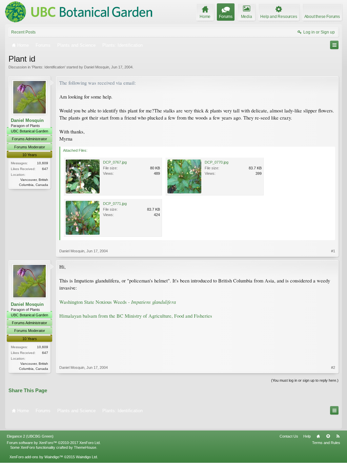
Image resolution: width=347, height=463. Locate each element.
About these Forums (322, 16)
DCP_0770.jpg (216, 162)
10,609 (42, 163)
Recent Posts (23, 32)
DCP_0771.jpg (115, 204)
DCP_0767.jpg (115, 162)
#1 (333, 251)
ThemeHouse (85, 447)
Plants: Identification (48, 67)
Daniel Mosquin (96, 67)
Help (307, 436)
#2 (333, 367)
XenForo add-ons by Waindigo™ (36, 457)
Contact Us (289, 436)
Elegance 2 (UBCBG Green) (30, 436)
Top (328, 436)
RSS (337, 436)
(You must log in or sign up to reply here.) (305, 380)
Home (318, 436)
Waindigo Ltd (86, 457)
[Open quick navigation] (334, 45)
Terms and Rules (326, 443)
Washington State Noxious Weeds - (117, 302)
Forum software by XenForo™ (54, 443)
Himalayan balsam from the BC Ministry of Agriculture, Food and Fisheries (135, 316)
